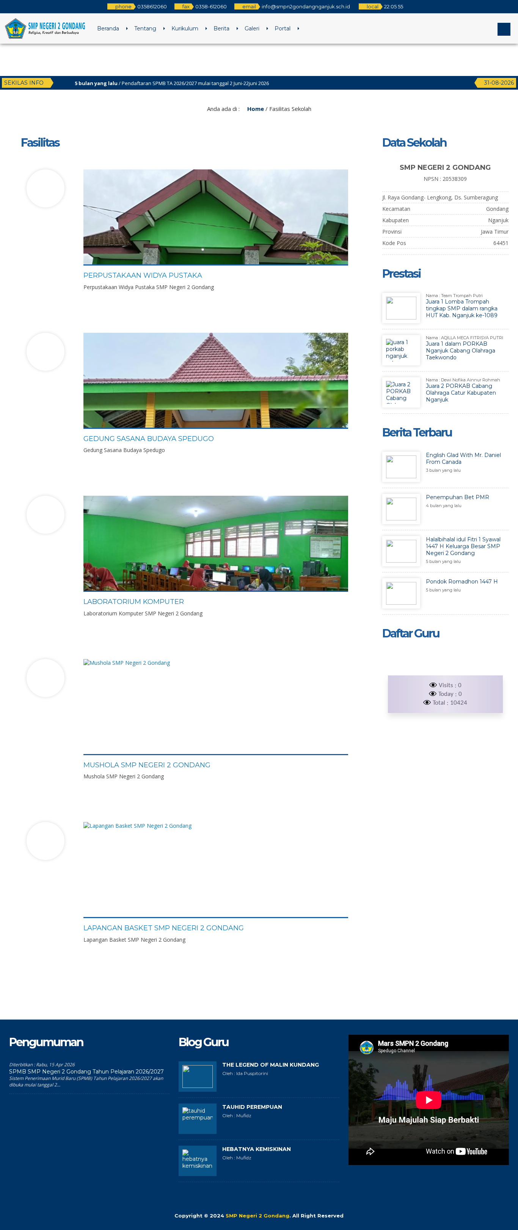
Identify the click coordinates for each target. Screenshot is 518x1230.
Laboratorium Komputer (133, 602)
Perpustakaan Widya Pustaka (142, 275)
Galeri (252, 28)
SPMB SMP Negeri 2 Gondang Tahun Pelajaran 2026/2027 (86, 1071)
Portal (282, 28)
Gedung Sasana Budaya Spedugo (148, 439)
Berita (221, 28)
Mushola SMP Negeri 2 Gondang (146, 765)
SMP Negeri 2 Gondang (257, 1216)
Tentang (145, 28)
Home (255, 108)
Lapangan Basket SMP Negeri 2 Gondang (163, 928)
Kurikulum (184, 28)
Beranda (108, 28)
